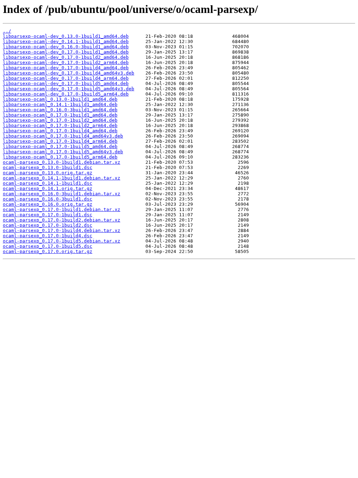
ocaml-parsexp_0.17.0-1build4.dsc (47, 235)
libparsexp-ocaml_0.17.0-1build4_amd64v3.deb (63, 136)
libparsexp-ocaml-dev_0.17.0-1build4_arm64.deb (66, 78)
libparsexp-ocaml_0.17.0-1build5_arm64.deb (60, 157)
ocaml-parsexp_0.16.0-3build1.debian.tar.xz (61, 193)
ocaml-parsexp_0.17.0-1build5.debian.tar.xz (61, 241)
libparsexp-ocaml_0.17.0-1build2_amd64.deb (60, 120)
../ (7, 31)
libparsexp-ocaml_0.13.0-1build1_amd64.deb (60, 99)
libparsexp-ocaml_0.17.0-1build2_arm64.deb (60, 125)
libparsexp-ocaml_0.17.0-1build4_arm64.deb (60, 141)
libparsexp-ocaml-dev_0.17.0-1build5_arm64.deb (66, 94)
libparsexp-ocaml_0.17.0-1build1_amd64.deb (60, 115)
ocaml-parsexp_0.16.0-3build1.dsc (47, 199)
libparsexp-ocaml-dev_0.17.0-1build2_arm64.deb (66, 62)
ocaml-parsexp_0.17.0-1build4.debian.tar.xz (61, 230)
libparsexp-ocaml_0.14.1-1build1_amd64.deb (60, 104)
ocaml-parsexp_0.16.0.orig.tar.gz (47, 204)
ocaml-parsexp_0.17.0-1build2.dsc (47, 225)
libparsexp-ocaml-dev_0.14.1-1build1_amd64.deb (66, 41)
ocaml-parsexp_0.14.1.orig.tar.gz (47, 188)
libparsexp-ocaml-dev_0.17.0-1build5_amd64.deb (66, 83)
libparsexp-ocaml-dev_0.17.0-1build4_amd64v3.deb (68, 73)
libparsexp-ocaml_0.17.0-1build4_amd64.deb (60, 130)
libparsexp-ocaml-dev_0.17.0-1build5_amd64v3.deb (68, 88)
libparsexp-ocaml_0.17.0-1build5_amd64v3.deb (63, 151)
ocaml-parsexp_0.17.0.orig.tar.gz (47, 251)
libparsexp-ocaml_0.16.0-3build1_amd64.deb (60, 109)
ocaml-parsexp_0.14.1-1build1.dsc (47, 183)
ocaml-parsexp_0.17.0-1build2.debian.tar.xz (61, 220)
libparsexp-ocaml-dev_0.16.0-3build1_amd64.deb (66, 46)
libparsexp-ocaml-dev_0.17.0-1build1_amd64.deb (66, 52)
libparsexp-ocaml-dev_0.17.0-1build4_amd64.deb (66, 67)
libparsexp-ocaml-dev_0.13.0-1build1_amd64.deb (66, 36)
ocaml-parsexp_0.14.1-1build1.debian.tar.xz (61, 178)
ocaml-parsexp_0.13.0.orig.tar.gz (47, 172)
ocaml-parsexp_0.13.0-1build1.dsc (47, 167)
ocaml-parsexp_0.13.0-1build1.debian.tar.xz (61, 162)
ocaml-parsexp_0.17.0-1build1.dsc (47, 214)
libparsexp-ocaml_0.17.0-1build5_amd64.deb (60, 146)
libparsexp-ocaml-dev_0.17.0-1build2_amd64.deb (66, 57)
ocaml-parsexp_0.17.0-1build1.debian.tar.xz (61, 209)
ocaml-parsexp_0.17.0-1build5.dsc (47, 246)
